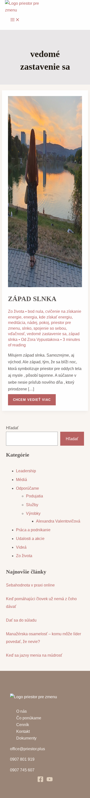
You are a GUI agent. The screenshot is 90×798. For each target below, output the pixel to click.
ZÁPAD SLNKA (32, 299)
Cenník (22, 725)
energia (30, 317)
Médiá (21, 480)
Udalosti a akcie (30, 538)
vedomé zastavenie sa (46, 334)
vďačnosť (16, 334)
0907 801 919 (22, 759)
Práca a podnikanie (33, 530)
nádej (32, 322)
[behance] (49, 781)
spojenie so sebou (50, 328)
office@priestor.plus (27, 749)
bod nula (35, 311)
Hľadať (12, 428)
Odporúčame (27, 488)
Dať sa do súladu (21, 620)
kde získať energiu (55, 317)
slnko (27, 328)
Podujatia (34, 496)
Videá (21, 547)
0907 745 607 (22, 770)
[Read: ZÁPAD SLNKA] (45, 286)
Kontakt (23, 731)
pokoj (44, 322)
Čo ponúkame (28, 718)
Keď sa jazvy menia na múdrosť (34, 655)
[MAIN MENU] (15, 20)
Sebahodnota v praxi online (30, 585)
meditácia (16, 322)
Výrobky (33, 513)
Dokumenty (26, 738)
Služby (32, 505)
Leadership (26, 471)
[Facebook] (40, 781)
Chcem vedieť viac (32, 398)
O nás (21, 711)
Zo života (16, 311)
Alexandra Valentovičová (58, 521)
